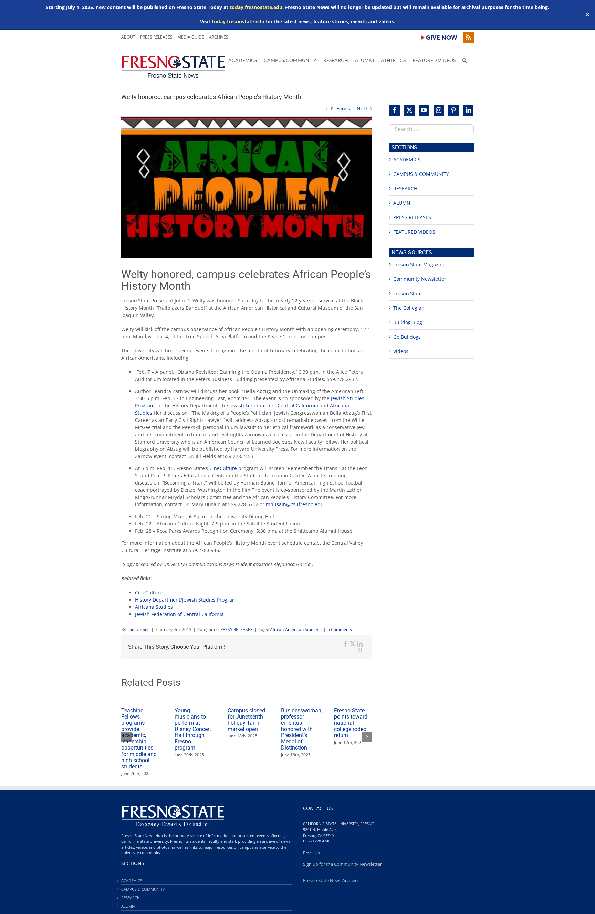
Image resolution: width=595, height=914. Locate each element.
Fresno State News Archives (331, 880)
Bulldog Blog (407, 322)
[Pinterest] (453, 110)
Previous (340, 108)
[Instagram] (439, 110)
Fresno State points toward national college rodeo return (350, 722)
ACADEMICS (406, 159)
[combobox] (431, 129)
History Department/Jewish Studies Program (186, 599)
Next (362, 108)
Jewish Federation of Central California (273, 405)
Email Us (311, 853)
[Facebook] (394, 110)
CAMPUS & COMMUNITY (421, 174)
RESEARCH (405, 188)
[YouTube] (424, 110)
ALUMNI (402, 203)
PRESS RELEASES (236, 630)
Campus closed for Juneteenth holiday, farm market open (246, 719)
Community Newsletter (419, 279)
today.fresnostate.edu (256, 7)
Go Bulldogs (407, 336)
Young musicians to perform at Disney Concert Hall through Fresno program (193, 729)
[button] (464, 59)
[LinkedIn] (468, 110)
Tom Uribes (138, 630)
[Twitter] (409, 110)
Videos (400, 351)
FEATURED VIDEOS (414, 231)
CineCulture (223, 468)
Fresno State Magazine (419, 264)
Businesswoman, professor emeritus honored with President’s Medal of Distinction (301, 729)
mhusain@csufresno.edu (295, 504)
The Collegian (409, 308)
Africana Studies (154, 607)
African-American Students (296, 630)
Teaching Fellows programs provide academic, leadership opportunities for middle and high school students (139, 738)
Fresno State (407, 293)
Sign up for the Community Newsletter (342, 864)
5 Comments (339, 630)
